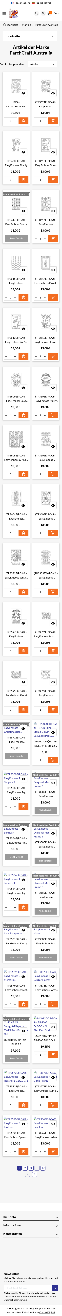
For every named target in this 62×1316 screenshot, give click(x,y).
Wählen (42, 64)
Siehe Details (16, 238)
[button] (36, 13)
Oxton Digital (47, 1312)
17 (42, 1168)
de (56, 13)
